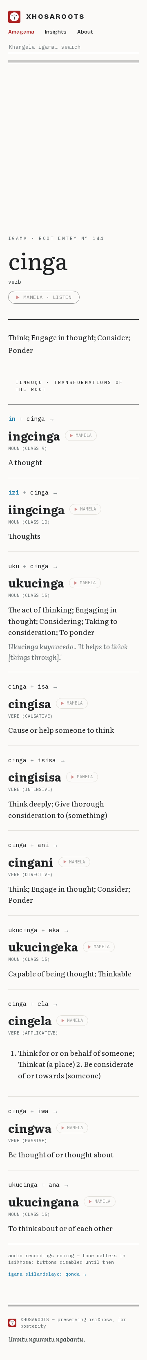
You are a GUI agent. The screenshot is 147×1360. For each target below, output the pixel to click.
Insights (56, 31)
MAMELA (84, 435)
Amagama (21, 31)
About (85, 31)
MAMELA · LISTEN (47, 297)
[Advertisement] (73, 141)
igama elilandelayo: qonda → (47, 1274)
